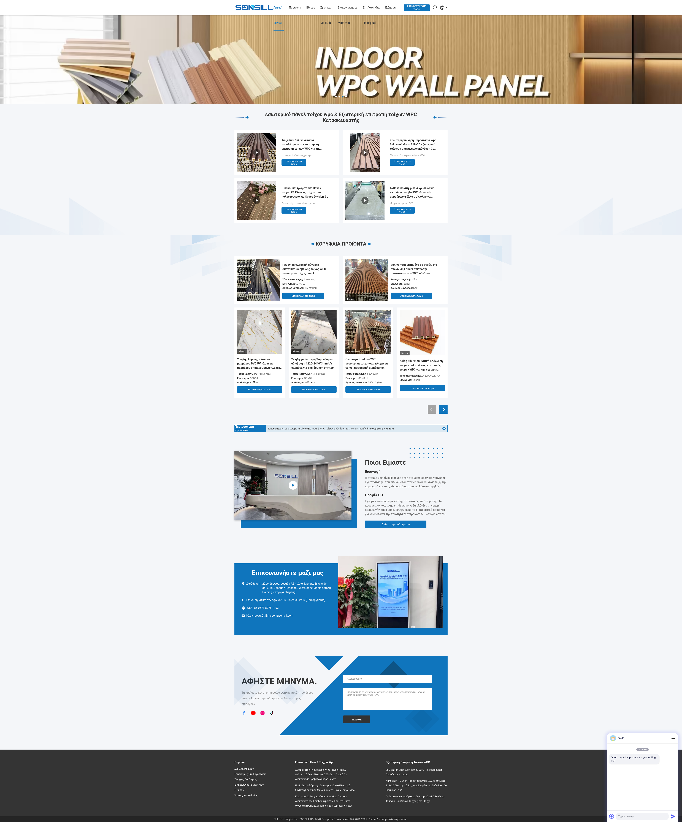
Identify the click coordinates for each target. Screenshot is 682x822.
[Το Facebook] (244, 713)
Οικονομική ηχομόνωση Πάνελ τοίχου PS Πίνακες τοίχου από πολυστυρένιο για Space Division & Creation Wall (304, 192)
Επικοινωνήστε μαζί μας (348, 15)
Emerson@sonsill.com (279, 615)
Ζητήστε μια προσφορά (371, 15)
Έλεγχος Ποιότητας (245, 779)
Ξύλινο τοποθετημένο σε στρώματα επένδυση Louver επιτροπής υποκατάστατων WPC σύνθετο (414, 269)
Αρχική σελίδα (278, 15)
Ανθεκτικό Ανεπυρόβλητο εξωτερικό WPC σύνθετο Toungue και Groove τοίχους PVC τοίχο (415, 798)
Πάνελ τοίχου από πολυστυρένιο (298, 203)
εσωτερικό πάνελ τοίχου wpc (297, 155)
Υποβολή (357, 719)
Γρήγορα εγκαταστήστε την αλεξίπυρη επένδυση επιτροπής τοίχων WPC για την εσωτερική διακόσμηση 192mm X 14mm (336, 428)
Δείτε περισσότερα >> (395, 524)
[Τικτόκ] (271, 713)
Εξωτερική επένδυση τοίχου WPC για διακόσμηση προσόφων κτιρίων (414, 772)
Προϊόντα (295, 7)
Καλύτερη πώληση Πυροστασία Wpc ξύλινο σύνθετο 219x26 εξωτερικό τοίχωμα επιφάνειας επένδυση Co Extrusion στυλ (413, 144)
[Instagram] (262, 713)
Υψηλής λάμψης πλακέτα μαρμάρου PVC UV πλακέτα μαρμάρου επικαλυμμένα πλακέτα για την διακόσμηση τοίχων (259, 364)
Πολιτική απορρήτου (285, 819)
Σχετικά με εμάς (326, 15)
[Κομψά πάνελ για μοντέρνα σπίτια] (292, 485)
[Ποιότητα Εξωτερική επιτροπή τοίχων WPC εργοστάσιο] (365, 171)
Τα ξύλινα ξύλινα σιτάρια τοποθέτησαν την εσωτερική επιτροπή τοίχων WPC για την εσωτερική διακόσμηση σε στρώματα (306, 144)
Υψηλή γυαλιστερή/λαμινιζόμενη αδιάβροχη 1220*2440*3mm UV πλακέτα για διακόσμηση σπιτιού (312, 363)
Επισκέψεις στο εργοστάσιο (250, 774)
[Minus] (673, 738)
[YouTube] (253, 713)
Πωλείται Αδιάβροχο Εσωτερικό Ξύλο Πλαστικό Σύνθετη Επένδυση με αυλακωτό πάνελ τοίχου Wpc (324, 787)
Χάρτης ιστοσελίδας (246, 795)
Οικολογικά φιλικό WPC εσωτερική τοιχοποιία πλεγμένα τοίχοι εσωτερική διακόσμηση (366, 363)
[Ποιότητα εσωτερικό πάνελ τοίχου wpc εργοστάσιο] (341, 59)
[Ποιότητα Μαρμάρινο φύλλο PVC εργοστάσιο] (365, 219)
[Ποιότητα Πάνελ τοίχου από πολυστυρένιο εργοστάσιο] (256, 219)
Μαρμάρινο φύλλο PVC (401, 203)
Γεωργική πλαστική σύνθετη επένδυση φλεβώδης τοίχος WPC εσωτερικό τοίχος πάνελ (304, 269)
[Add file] (611, 816)
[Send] (673, 816)
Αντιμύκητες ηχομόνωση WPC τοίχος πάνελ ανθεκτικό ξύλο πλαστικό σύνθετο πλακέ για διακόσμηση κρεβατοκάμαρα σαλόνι (321, 774)
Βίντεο (310, 7)
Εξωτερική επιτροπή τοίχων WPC (407, 155)
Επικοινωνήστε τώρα (416, 7)
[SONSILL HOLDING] (254, 7)
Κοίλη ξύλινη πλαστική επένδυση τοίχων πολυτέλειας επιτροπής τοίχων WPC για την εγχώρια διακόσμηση (421, 365)
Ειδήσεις (391, 7)
